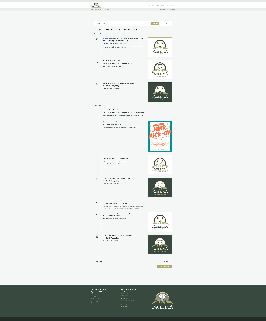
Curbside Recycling (111, 86)
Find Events (155, 23)
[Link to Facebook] (174, 1)
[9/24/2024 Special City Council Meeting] (160, 69)
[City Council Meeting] (160, 221)
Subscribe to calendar (164, 266)
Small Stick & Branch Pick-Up (115, 203)
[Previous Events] (94, 29)
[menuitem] (148, 5)
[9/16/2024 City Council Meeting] (160, 47)
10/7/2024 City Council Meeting (115, 158)
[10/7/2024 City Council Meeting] (160, 164)
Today (100, 29)
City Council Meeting (111, 215)
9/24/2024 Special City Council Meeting (118, 63)
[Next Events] (96, 29)
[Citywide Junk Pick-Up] (160, 136)
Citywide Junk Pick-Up (112, 124)
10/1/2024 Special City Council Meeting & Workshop (123, 112)
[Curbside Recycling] (160, 92)
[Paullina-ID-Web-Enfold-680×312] (96, 5)
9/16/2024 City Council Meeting (115, 41)
